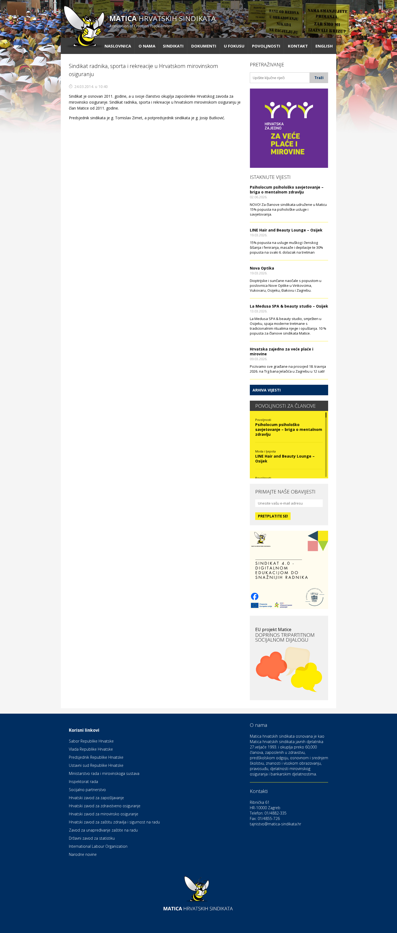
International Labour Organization (98, 846)
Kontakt (298, 46)
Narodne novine (83, 854)
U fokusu (234, 46)
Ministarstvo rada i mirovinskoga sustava (104, 773)
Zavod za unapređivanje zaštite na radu (103, 830)
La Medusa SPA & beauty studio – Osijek (289, 306)
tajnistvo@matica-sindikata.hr (275, 823)
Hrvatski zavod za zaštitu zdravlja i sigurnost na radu (114, 822)
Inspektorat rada (83, 781)
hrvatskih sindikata (162, 20)
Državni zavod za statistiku (92, 838)
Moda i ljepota (265, 451)
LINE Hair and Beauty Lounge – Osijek (286, 230)
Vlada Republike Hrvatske (91, 749)
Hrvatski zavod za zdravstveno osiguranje (104, 805)
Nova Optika (262, 268)
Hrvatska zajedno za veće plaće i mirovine (281, 351)
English (324, 46)
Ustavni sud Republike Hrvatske (96, 765)
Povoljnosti (266, 46)
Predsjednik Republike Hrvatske (96, 757)
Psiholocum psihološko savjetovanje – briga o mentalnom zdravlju (287, 190)
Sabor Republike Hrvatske (91, 741)
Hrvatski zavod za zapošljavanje (96, 797)
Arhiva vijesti (267, 390)
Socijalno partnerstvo (87, 789)
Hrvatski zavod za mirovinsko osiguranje (103, 813)
